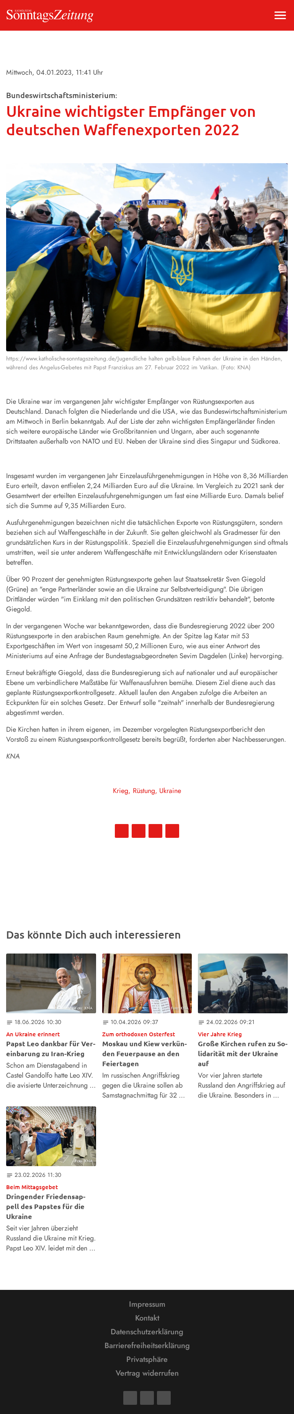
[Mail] (147, 1398)
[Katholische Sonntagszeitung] (50, 15)
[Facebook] (130, 1398)
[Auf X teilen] (138, 831)
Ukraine (170, 791)
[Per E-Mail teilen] (172, 831)
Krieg (120, 791)
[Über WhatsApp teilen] (155, 831)
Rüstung (144, 791)
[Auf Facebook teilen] (122, 831)
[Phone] (164, 1398)
